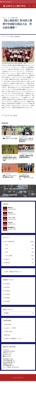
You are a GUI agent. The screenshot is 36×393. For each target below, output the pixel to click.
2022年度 (7, 298)
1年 (19, 245)
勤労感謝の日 (11, 227)
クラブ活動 (30, 154)
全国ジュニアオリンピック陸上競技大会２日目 (10, 176)
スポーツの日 (11, 217)
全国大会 (15, 115)
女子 (11, 115)
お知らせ (19, 259)
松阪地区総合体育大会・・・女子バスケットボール (26, 177)
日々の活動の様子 (13, 17)
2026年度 (7, 284)
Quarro (21, 377)
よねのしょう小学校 (10, 328)
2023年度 (7, 294)
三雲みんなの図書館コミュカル (13, 338)
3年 (19, 252)
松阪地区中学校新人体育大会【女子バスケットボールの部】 (10, 159)
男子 (9, 115)
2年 (19, 248)
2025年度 (7, 287)
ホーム (4, 17)
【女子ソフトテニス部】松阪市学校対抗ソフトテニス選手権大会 (26, 140)
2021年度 (7, 301)
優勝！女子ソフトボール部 (10, 138)
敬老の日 (10, 207)
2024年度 (7, 291)
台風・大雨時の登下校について (13, 271)
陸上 (6, 115)
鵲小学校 (7, 335)
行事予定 (19, 262)
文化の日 (10, 222)
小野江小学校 (8, 331)
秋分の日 (10, 212)
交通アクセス (8, 353)
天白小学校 (8, 324)
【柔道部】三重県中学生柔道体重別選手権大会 (26, 156)
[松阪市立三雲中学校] (14, 6)
